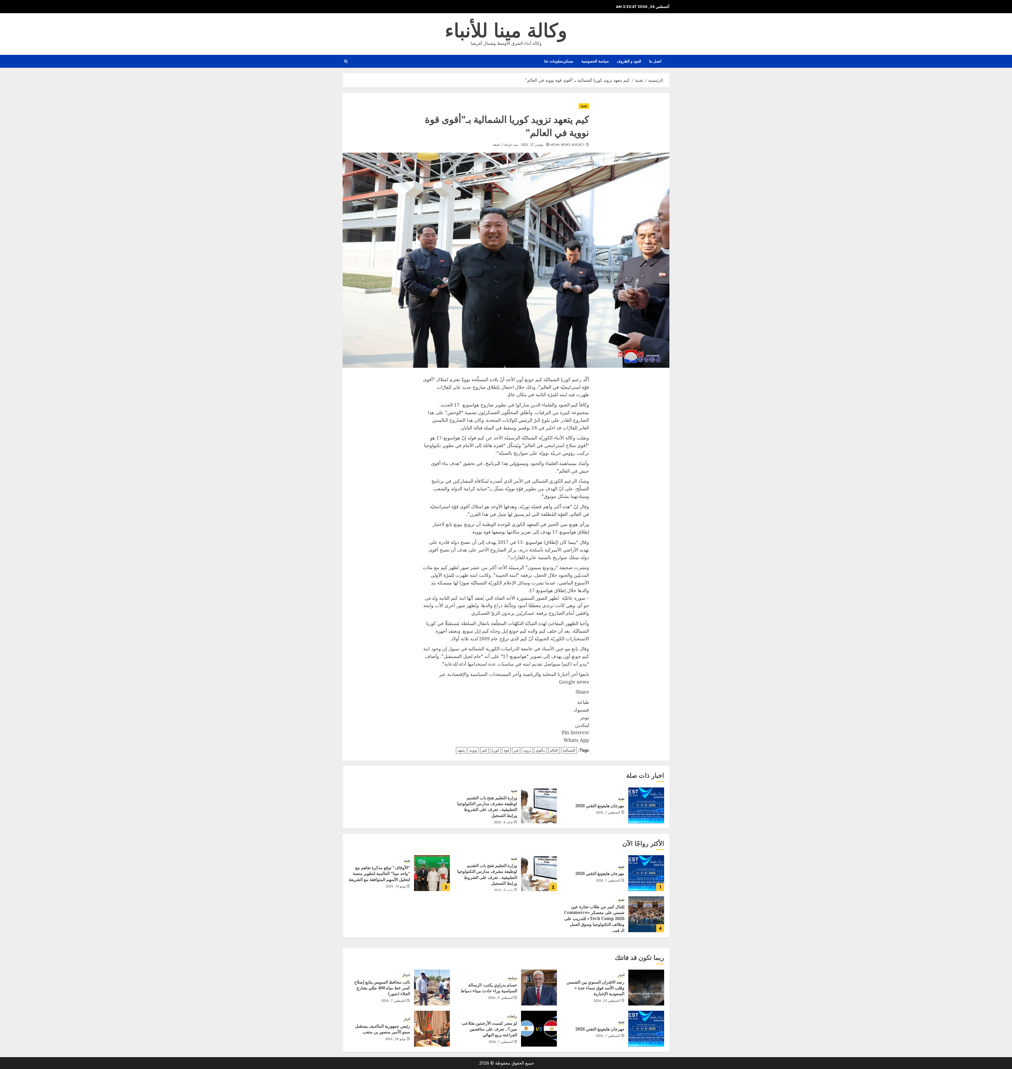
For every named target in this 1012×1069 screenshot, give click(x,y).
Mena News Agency (567, 145)
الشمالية (569, 750)
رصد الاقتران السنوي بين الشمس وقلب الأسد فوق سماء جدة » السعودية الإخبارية (595, 988)
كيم (484, 750)
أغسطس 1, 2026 (608, 813)
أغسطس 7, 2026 (393, 1001)
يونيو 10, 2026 (396, 886)
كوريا (495, 750)
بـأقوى (540, 750)
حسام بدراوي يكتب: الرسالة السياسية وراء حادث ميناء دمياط (489, 988)
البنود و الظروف (629, 61)
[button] (346, 61)
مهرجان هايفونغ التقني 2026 (599, 806)
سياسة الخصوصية (595, 61)
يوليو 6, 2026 (503, 822)
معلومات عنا (553, 61)
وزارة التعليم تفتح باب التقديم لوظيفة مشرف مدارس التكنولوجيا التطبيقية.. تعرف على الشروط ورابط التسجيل (487, 806)
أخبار (621, 975)
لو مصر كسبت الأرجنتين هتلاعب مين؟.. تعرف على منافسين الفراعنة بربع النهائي (489, 1029)
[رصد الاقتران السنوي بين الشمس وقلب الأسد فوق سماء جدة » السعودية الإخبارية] (646, 987)
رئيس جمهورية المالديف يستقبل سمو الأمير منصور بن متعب (382, 1029)
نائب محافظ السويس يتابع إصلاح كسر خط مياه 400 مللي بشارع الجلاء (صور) (382, 988)
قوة (506, 750)
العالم (554, 750)
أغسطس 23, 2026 (607, 1001)
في (516, 750)
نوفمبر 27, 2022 (532, 145)
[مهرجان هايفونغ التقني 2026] (646, 805)
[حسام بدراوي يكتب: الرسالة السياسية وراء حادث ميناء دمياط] (539, 987)
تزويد (527, 750)
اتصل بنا (655, 61)
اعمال (406, 975)
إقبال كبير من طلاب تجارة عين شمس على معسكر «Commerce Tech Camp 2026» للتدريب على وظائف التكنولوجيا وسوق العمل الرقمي (594, 918)
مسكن (568, 61)
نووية (473, 750)
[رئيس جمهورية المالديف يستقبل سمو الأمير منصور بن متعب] (432, 1029)
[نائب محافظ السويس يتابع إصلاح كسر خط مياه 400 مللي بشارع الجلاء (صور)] (432, 987)
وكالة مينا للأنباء (506, 30)
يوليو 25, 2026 (395, 1039)
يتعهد (461, 750)
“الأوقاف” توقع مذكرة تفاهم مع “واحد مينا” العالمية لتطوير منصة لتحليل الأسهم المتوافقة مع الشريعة (379, 873)
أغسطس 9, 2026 (500, 998)
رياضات (512, 1016)
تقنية (584, 106)
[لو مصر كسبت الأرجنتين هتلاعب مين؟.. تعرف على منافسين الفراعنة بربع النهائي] (539, 1029)
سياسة (512, 978)
